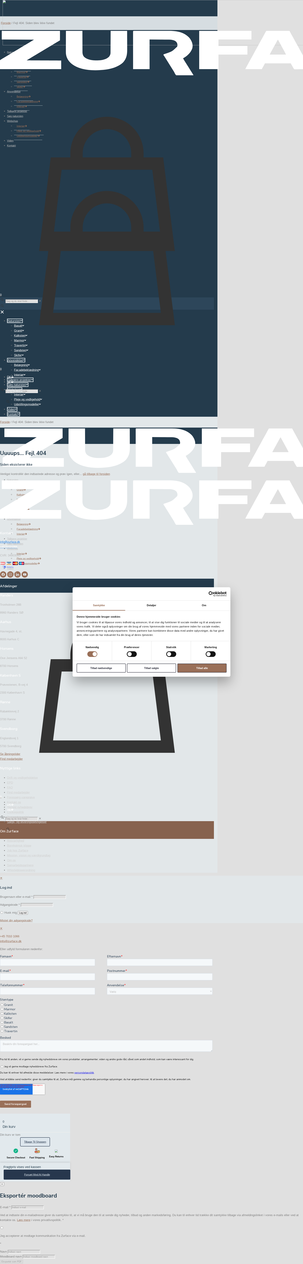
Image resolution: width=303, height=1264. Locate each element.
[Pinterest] (25, 576)
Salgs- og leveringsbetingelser (27, 822)
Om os (11, 860)
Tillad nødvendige (101, 668)
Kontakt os (14, 802)
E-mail (5, 1207)
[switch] (132, 654)
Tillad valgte (151, 668)
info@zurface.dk (11, 941)
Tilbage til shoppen (35, 1141)
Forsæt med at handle (37, 1174)
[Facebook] (3, 576)
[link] (40, 391)
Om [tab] (204, 605)
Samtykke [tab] (99, 605)
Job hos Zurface (17, 850)
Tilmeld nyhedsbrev (19, 807)
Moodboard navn (11, 1256)
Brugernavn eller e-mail (16, 897)
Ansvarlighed (15, 840)
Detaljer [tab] (151, 605)
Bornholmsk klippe (19, 845)
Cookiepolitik (15, 812)
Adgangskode (10, 904)
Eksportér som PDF (11, 1261)
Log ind (22, 913)
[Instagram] (10, 576)
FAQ (10, 787)
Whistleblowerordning (21, 870)
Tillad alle (202, 668)
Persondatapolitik (18, 817)
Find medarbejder (18, 792)
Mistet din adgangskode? (16, 920)
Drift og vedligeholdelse (22, 777)
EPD (10, 782)
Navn (3, 1251)
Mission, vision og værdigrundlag (28, 855)
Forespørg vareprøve (21, 797)
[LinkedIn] (18, 576)
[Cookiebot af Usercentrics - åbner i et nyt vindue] (211, 593)
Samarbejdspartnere (20, 865)
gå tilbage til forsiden (96, 474)
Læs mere (23, 1220)
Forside (6, 23)
